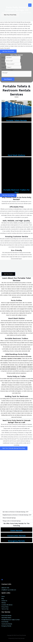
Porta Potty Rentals (6, 615)
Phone (4, 64)
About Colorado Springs (9, 517)
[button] (16, 511)
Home (3, 596)
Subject (4, 67)
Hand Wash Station (6, 617)
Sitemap (4, 602)
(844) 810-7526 (5, 587)
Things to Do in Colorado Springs (12, 521)
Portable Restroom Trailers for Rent (11, 619)
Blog (3, 598)
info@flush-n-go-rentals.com (9, 590)
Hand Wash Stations (16, 155)
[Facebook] (2, 579)
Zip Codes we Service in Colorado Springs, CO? (15, 511)
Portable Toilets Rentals (16, 120)
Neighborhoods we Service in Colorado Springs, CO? (17, 514)
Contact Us (4, 600)
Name (3, 57)
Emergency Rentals (16, 541)
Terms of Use (5, 609)
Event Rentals (16, 531)
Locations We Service (7, 605)
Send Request (8, 79)
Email (3, 60)
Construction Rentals (16, 536)
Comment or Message (8, 69)
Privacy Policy (5, 607)
